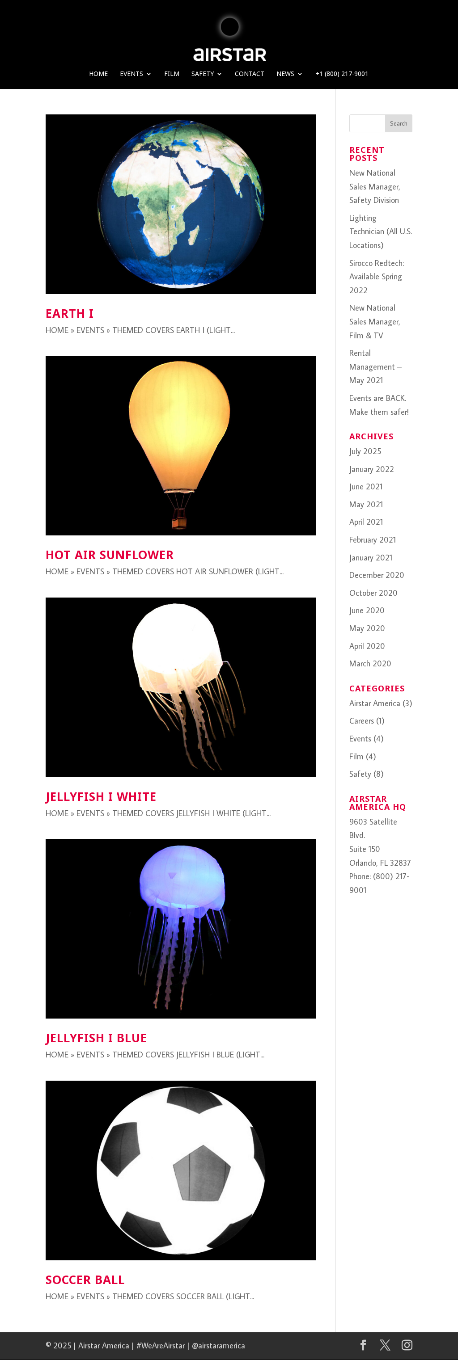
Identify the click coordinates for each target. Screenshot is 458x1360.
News (285, 74)
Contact (249, 74)
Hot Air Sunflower (110, 555)
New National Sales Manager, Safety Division (374, 186)
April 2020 (367, 646)
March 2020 (370, 663)
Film (171, 74)
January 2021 (370, 557)
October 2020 (373, 593)
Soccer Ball (85, 1280)
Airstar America (374, 703)
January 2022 (371, 469)
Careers (361, 721)
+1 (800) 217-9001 (342, 74)
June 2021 (365, 486)
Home (98, 74)
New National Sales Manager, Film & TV (374, 321)
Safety (202, 74)
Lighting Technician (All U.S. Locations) (380, 231)
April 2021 (366, 522)
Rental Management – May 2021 (375, 366)
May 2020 (367, 628)
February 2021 (372, 540)
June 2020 (367, 610)
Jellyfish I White (101, 796)
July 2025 (365, 451)
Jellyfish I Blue (96, 1038)
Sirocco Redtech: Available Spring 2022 (376, 276)
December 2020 (376, 575)
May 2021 (366, 504)
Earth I (70, 313)
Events (131, 74)
